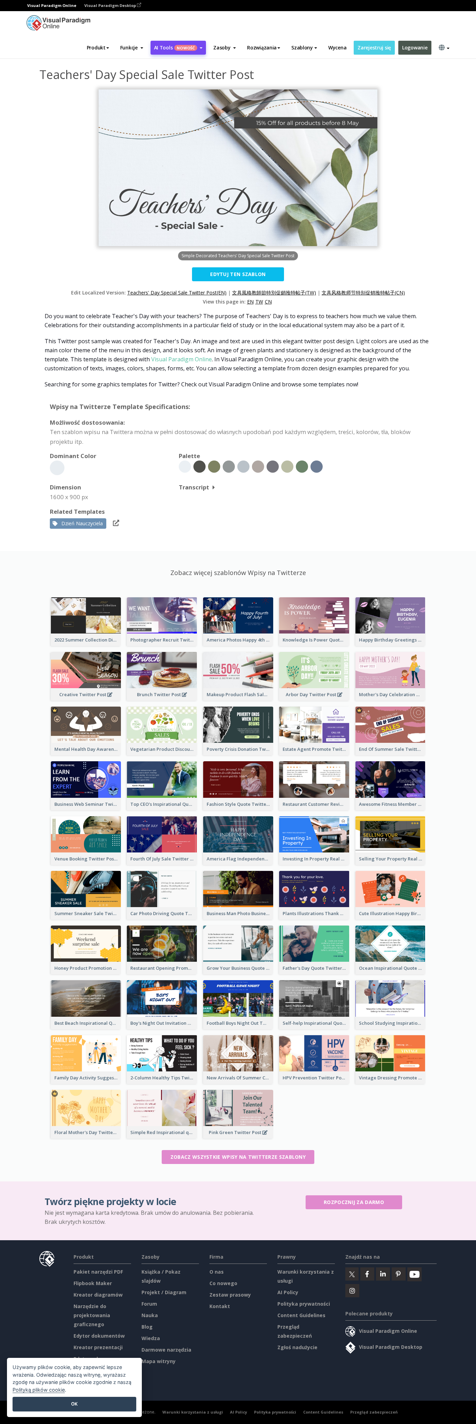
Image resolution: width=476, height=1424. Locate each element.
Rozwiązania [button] (262, 47)
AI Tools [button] (174, 47)
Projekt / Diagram (163, 1292)
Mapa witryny (158, 1361)
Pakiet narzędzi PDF (98, 1271)
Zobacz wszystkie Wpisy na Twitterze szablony (238, 1157)
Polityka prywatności (303, 1303)
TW (259, 301)
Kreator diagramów (98, 1294)
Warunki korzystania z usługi (192, 1412)
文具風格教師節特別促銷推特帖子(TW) (274, 292)
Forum (149, 1303)
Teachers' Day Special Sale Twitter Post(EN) (177, 292)
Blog (147, 1326)
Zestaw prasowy (230, 1294)
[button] (131, 48)
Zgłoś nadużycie (297, 1347)
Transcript (194, 487)
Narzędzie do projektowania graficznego (92, 1315)
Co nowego (223, 1283)
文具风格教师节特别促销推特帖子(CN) (363, 292)
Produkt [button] (96, 47)
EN (250, 301)
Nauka (149, 1315)
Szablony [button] (302, 47)
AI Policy (287, 1292)
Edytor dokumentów (99, 1335)
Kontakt (219, 1306)
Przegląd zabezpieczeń (374, 1412)
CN (268, 301)
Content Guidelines (301, 1315)
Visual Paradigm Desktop (110, 5)
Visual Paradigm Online (181, 359)
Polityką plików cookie (39, 1390)
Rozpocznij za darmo (354, 1202)
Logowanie (414, 47)
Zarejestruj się (374, 47)
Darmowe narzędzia (166, 1349)
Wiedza (150, 1338)
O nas (216, 1271)
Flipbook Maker (93, 1283)
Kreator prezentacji (98, 1347)
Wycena (337, 47)
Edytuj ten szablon (238, 274)
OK (74, 1404)
